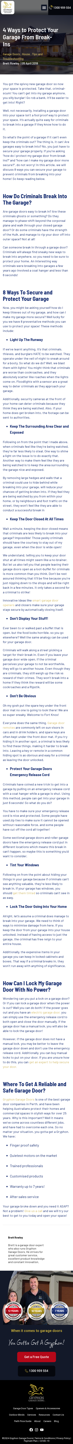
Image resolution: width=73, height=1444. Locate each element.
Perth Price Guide (22, 1421)
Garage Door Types (23, 1408)
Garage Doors (12, 54)
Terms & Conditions (45, 1438)
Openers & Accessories (48, 1408)
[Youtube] (42, 1430)
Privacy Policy (63, 1438)
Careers (47, 1421)
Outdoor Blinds (16, 1414)
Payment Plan (30, 1441)
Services (31, 1414)
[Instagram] (36, 1430)
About (37, 1421)
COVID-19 (44, 1441)
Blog (56, 1421)
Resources (44, 1414)
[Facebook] (31, 1430)
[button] (44, 7)
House (26, 54)
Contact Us (58, 1414)
